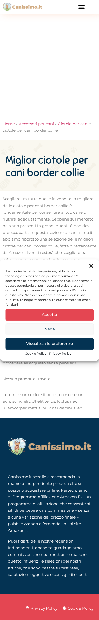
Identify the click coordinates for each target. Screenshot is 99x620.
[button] (91, 265)
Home (9, 123)
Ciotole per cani (73, 123)
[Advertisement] (49, 65)
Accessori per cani (36, 123)
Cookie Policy (35, 353)
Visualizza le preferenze (49, 343)
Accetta (49, 314)
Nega (49, 328)
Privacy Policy (60, 353)
